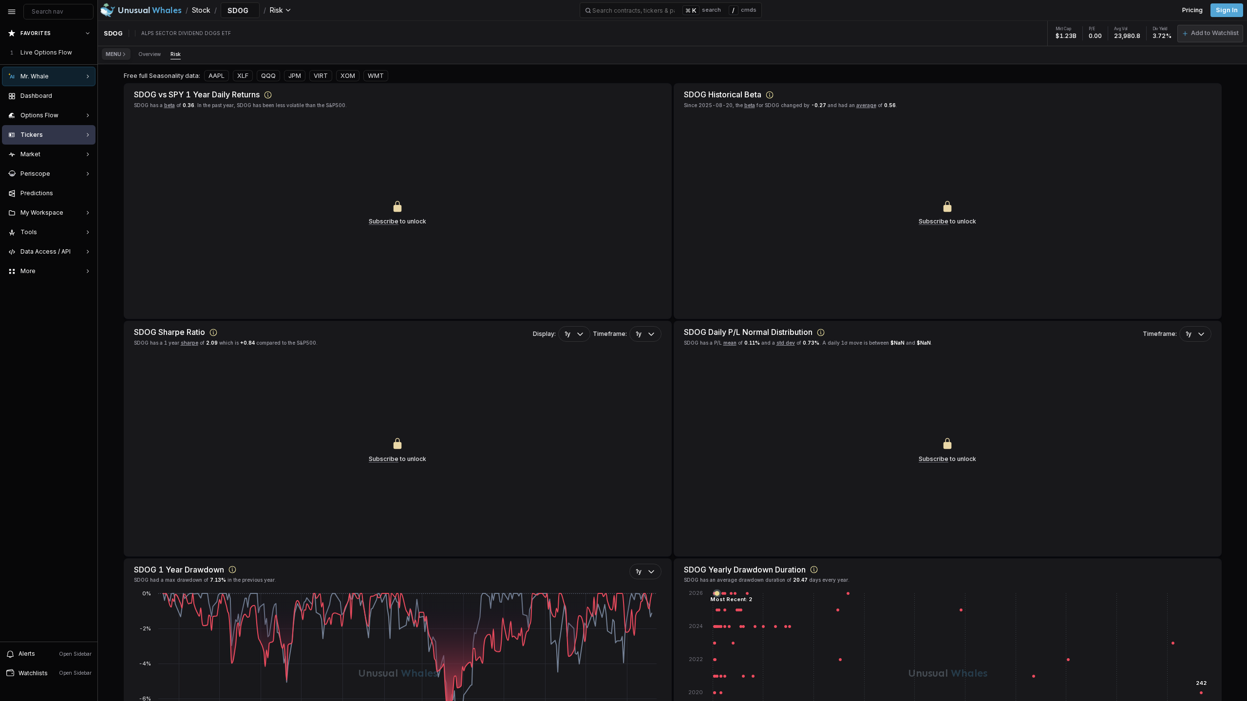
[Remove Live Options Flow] (89, 52)
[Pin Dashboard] (86, 96)
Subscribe (383, 221)
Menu (113, 54)
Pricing (1192, 10)
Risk (175, 54)
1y (567, 333)
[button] (1210, 33)
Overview (149, 54)
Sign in (1227, 10)
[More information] (268, 95)
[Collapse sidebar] (11, 11)
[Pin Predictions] (86, 193)
